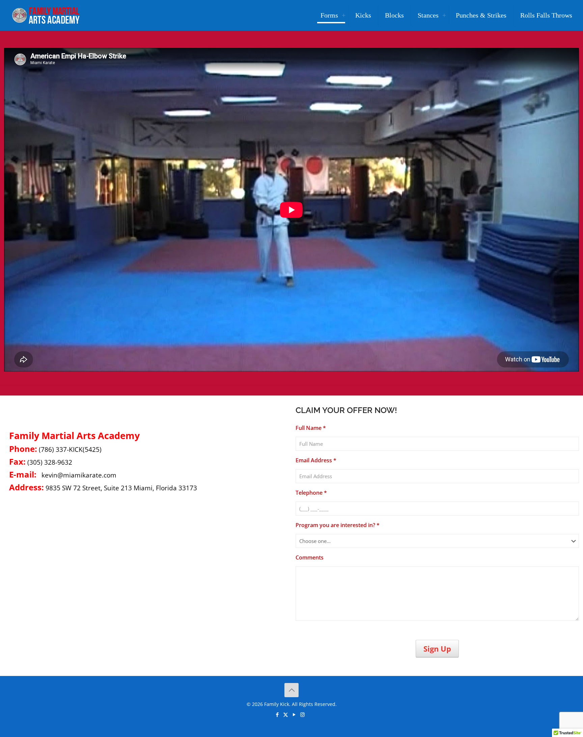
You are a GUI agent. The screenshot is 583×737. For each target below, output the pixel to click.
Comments (310, 557)
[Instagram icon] (302, 714)
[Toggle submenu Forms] (343, 15)
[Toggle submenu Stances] (444, 15)
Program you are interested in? (338, 525)
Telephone (311, 492)
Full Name (311, 428)
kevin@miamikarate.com (78, 475)
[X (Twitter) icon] (285, 714)
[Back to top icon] (291, 690)
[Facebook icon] (277, 714)
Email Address (316, 460)
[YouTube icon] (294, 714)
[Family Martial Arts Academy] (45, 15)
